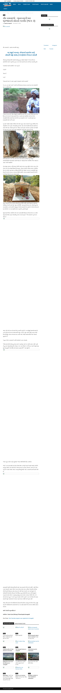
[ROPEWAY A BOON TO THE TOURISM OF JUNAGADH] (33, 670)
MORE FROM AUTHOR (20, 623)
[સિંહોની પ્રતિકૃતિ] (20, 630)
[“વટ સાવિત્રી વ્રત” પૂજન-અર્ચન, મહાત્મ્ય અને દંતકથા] (20, 656)
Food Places (35, 4)
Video (51, 4)
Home (4, 13)
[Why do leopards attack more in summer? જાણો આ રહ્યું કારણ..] (33, 630)
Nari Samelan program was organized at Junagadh (21, 618)
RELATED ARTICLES (8, 623)
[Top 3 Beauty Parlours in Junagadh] (20, 644)
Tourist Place (26, 4)
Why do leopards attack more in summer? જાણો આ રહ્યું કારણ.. (33, 637)
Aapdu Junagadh (8, 23)
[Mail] (54, 1)
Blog (19, 4)
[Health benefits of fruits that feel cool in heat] (8, 644)
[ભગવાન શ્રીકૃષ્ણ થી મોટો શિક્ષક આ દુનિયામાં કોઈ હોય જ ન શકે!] (8, 630)
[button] (56, 6)
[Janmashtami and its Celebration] (33, 644)
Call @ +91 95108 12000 (30, 1)
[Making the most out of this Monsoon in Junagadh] (8, 656)
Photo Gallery (44, 4)
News (14, 4)
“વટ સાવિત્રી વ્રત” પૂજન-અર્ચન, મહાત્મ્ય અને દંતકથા (20, 663)
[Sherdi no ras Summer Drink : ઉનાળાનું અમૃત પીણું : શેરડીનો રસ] (20, 670)
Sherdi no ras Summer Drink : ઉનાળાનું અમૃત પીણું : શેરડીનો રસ (20, 677)
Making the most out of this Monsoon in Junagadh (8, 663)
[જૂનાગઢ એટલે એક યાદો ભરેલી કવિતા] (33, 656)
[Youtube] (57, 1)
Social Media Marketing (47, 25)
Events (5, 8)
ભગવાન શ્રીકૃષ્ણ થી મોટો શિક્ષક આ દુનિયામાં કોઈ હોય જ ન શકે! (8, 637)
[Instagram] (52, 1)
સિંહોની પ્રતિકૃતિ (18, 635)
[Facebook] (49, 1)
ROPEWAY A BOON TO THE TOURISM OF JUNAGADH (33, 677)
